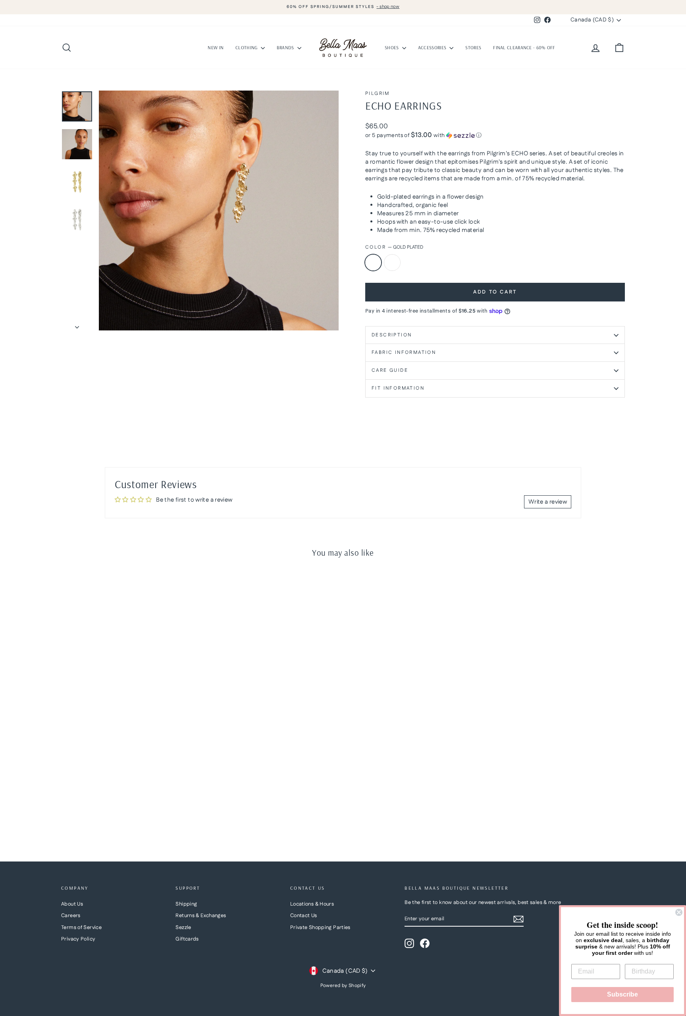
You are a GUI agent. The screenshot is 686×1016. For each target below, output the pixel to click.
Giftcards (186, 939)
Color (394, 247)
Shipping (186, 904)
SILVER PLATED (392, 262)
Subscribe (622, 994)
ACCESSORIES (433, 47)
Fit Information (398, 388)
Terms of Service (81, 927)
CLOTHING (247, 47)
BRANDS (286, 47)
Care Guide (390, 370)
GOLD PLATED (373, 262)
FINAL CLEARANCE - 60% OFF (524, 47)
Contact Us (303, 915)
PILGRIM (377, 93)
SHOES (392, 47)
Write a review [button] (547, 502)
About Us (72, 904)
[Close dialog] (679, 912)
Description (392, 335)
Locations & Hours (312, 904)
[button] (495, 135)
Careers (71, 915)
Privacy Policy (78, 939)
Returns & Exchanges (200, 915)
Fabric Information (404, 352)
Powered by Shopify (343, 985)
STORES (473, 47)
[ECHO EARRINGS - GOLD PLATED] (66, 814)
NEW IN (216, 47)
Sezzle (183, 927)
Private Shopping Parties (320, 927)
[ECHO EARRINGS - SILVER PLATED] (77, 814)
